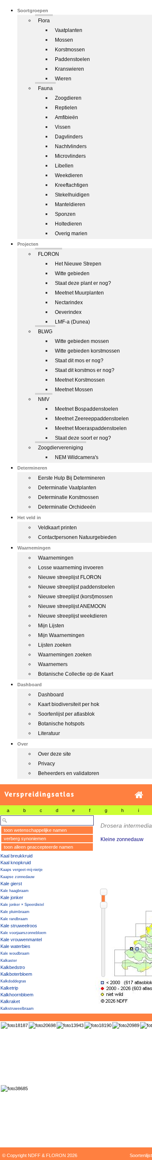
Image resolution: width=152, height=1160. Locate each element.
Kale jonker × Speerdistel (22, 905)
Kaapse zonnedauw (17, 877)
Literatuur (49, 733)
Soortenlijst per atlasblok (66, 714)
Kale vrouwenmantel (21, 939)
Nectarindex (69, 302)
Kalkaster (8, 960)
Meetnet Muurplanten (79, 293)
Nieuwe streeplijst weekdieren (72, 616)
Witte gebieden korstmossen (87, 351)
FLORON (48, 254)
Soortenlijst (141, 1155)
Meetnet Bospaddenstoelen (86, 409)
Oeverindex (68, 312)
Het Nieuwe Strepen (78, 264)
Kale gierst (11, 883)
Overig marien (71, 233)
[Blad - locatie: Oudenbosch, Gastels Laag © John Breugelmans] (42, 1025)
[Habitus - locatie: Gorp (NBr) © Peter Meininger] (14, 1025)
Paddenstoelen (72, 59)
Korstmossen (70, 50)
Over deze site (54, 754)
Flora (44, 21)
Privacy (46, 764)
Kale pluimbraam (15, 912)
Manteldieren (70, 204)
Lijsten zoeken (54, 645)
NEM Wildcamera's (76, 457)
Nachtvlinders (71, 146)
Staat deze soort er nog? (83, 438)
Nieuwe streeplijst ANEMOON (72, 606)
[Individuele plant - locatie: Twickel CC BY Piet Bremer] (70, 1025)
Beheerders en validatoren (68, 773)
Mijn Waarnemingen (61, 635)
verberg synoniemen (25, 838)
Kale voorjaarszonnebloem (23, 933)
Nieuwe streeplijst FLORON (69, 577)
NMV (43, 399)
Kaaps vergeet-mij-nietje (21, 870)
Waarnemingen (55, 558)
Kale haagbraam (14, 891)
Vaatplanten (68, 30)
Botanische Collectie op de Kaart (75, 674)
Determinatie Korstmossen (68, 497)
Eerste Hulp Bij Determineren (71, 478)
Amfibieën (66, 117)
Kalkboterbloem (16, 974)
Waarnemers (53, 664)
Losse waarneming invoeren (70, 568)
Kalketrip (9, 987)
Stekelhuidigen (72, 195)
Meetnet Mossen (74, 390)
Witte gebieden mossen (82, 341)
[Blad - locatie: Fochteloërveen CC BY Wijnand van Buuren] (125, 1025)
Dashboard (51, 695)
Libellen (64, 166)
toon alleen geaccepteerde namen (38, 846)
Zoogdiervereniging (60, 448)
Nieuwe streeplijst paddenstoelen (76, 587)
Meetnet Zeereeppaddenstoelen (92, 419)
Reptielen (66, 108)
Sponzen (65, 214)
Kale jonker (11, 897)
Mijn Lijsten (51, 626)
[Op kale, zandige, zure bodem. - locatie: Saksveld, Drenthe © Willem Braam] (14, 1088)
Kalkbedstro (12, 967)
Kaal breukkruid (16, 855)
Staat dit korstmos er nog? (84, 370)
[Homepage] (139, 795)
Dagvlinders (69, 137)
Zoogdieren (68, 98)
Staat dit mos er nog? (79, 361)
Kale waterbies (15, 946)
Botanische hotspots (61, 724)
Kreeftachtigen (71, 185)
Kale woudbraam (15, 953)
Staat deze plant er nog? (83, 283)
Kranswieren (69, 69)
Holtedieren (68, 224)
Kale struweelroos (18, 925)
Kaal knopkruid (15, 862)
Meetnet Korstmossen (80, 380)
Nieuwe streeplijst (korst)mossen (75, 597)
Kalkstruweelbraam (17, 1008)
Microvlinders (70, 156)
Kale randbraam (14, 919)
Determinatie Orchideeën (67, 507)
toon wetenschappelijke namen (35, 830)
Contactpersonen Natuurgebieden (77, 537)
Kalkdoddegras (13, 981)
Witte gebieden (72, 273)
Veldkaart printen (57, 528)
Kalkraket (10, 1001)
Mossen (64, 40)
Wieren (63, 79)
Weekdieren (69, 175)
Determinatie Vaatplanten (67, 488)
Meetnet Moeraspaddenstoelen (91, 428)
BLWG (45, 331)
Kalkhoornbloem (16, 994)
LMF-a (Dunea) (72, 322)
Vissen (63, 127)
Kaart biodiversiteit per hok (68, 704)
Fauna (45, 88)
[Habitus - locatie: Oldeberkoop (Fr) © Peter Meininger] (97, 1025)
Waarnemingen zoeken (65, 655)
